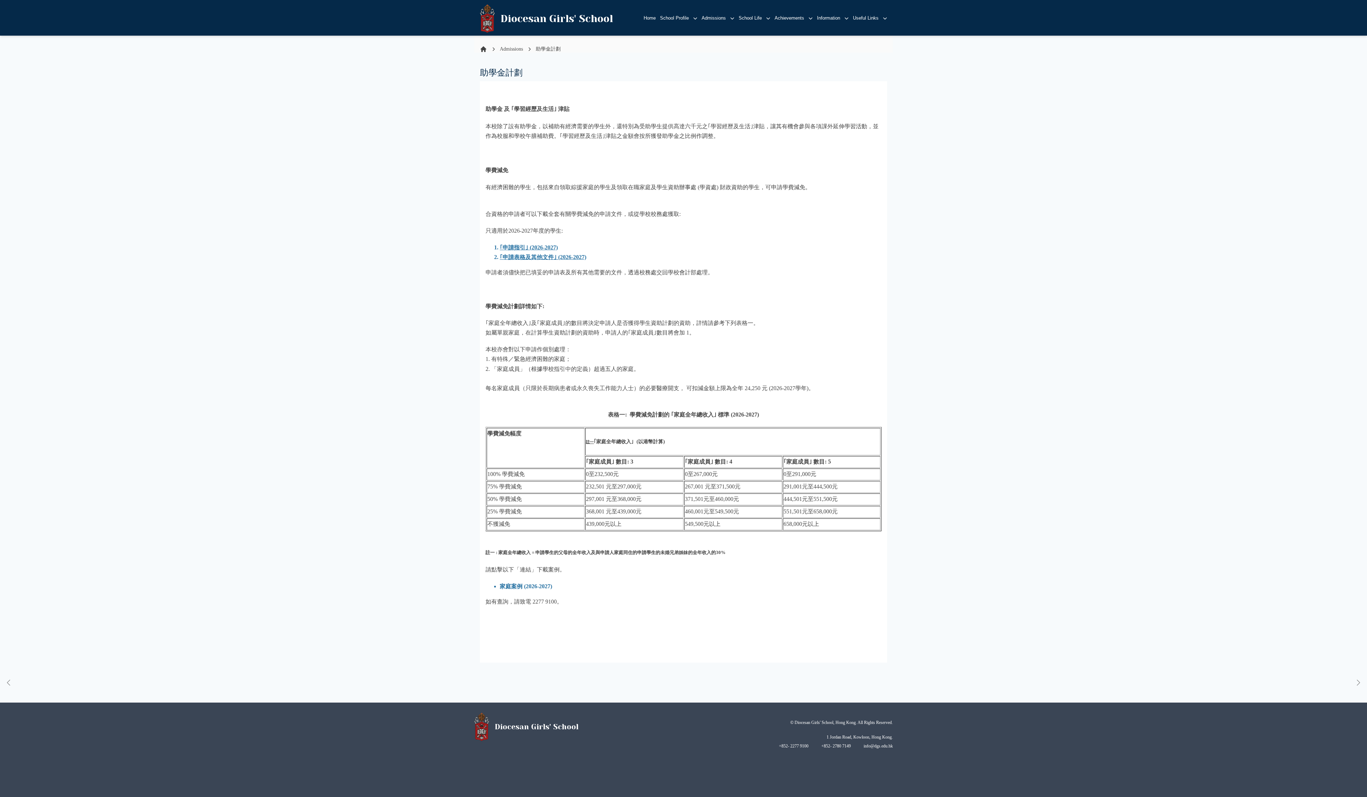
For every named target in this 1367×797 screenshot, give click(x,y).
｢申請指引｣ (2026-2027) (529, 247)
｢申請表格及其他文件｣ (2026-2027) (543, 257)
